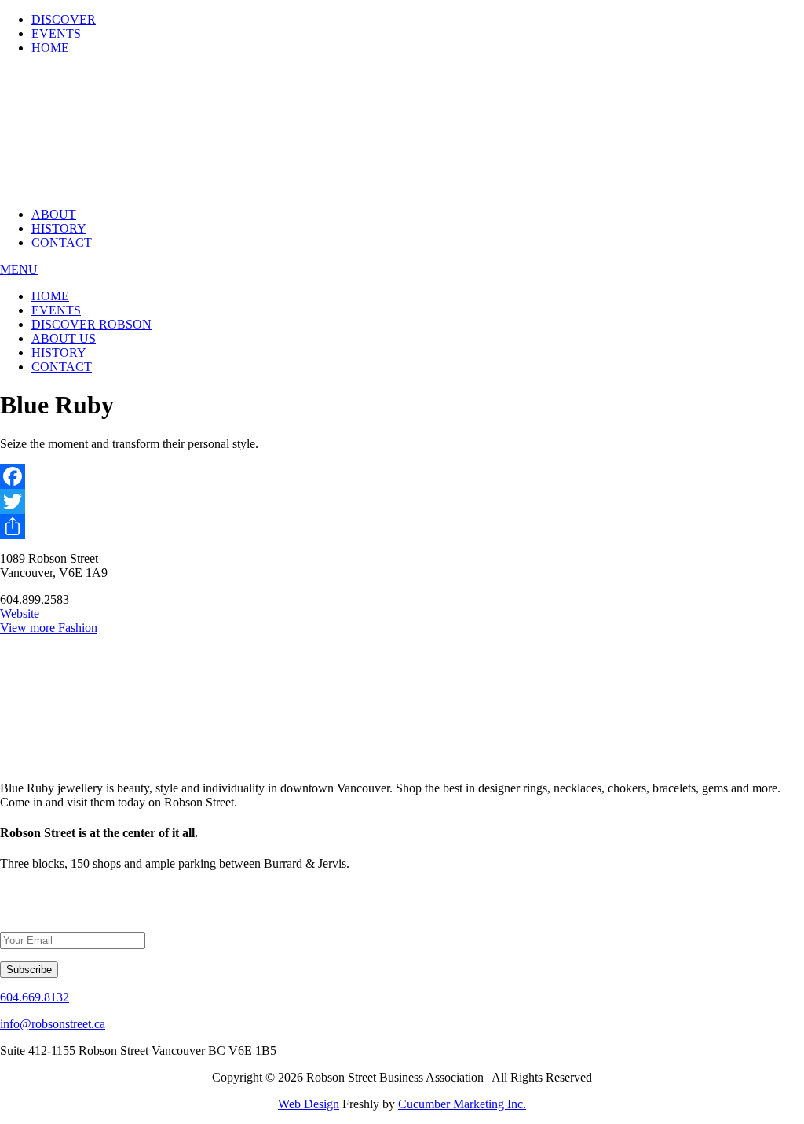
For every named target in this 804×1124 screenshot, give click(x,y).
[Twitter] (402, 501)
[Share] (402, 526)
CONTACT (61, 242)
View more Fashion (48, 627)
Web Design (308, 1104)
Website (19, 613)
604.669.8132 (34, 997)
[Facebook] (402, 476)
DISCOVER (63, 19)
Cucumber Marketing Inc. (462, 1104)
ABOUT (53, 214)
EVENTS (56, 33)
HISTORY (58, 228)
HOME (50, 47)
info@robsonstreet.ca (52, 1023)
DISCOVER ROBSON (91, 324)
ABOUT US (63, 338)
